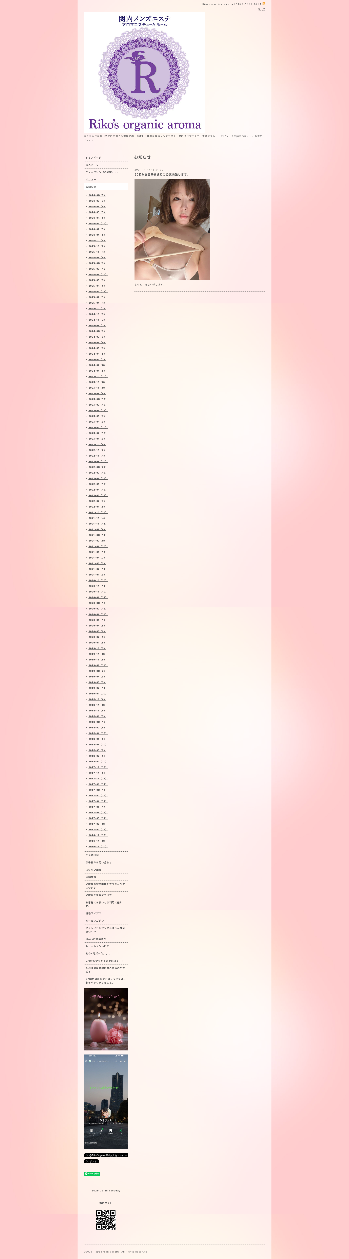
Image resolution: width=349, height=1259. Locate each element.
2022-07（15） (98, 472)
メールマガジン (95, 920)
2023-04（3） (97, 421)
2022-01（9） (97, 506)
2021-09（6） (97, 529)
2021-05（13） (98, 552)
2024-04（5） (97, 353)
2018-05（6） (97, 739)
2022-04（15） (98, 489)
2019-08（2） (97, 671)
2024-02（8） (97, 365)
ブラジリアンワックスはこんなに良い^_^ (105, 929)
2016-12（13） (98, 835)
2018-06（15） (98, 733)
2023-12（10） (98, 376)
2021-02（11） (98, 569)
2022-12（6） (97, 444)
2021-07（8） (97, 540)
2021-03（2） (97, 563)
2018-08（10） (98, 722)
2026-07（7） (97, 200)
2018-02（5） (97, 756)
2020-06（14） (98, 614)
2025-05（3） (97, 280)
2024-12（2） (97, 308)
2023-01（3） (97, 438)
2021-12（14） (98, 512)
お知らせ (91, 187)
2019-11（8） (97, 654)
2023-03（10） (98, 427)
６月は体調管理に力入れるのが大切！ (105, 969)
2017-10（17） (98, 778)
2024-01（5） (97, 370)
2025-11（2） (97, 246)
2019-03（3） (97, 682)
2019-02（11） (98, 688)
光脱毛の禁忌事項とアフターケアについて (105, 886)
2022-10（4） (97, 455)
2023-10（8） (97, 387)
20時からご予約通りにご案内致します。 (162, 174)
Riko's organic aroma (106, 1251)
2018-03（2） (97, 750)
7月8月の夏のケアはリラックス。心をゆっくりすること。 (106, 980)
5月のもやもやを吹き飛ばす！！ (105, 960)
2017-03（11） (98, 818)
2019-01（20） (98, 693)
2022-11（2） (97, 450)
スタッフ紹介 (93, 869)
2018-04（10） (98, 744)
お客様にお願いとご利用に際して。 (104, 904)
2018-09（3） (97, 716)
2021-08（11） (98, 535)
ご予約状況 (92, 855)
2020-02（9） (97, 637)
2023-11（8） (97, 382)
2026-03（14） (98, 223)
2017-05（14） (98, 807)
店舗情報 (91, 877)
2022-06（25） (98, 478)
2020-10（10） (98, 591)
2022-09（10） (98, 461)
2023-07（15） (98, 404)
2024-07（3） (97, 336)
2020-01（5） (97, 642)
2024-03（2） (97, 359)
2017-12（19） (98, 767)
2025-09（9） (97, 257)
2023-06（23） (98, 410)
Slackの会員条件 (96, 939)
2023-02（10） (98, 433)
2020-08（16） (98, 603)
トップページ (93, 157)
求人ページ (92, 165)
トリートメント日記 (97, 946)
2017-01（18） (98, 829)
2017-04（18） (98, 812)
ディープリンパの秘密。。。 (103, 172)
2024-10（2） (97, 319)
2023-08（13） (98, 399)
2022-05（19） (98, 484)
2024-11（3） (97, 314)
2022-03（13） (98, 495)
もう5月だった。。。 (98, 953)
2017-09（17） (98, 784)
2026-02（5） (97, 229)
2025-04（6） (97, 285)
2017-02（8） (97, 824)
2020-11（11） (98, 586)
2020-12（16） (98, 580)
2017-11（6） (97, 773)
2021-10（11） (98, 523)
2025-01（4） (97, 302)
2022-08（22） (98, 467)
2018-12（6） (97, 699)
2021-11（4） (97, 518)
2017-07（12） (98, 795)
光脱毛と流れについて (99, 895)
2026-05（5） (97, 212)
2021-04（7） (97, 557)
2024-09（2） (97, 325)
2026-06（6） (97, 206)
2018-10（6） (97, 710)
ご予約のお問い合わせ (99, 862)
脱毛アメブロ (93, 913)
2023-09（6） (97, 393)
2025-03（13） (98, 291)
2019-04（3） (97, 676)
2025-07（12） (98, 268)
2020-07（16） (98, 608)
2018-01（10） (98, 761)
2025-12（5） (97, 240)
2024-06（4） (97, 342)
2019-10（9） (97, 659)
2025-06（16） (98, 274)
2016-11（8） (97, 841)
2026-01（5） (97, 234)
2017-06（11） (98, 801)
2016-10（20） (98, 846)
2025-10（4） (97, 251)
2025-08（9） (97, 263)
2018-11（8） (97, 705)
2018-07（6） (97, 727)
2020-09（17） (98, 597)
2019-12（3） (97, 648)
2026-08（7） (97, 195)
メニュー (91, 179)
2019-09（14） (98, 665)
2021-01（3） (97, 574)
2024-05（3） (97, 348)
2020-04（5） (97, 625)
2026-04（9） (97, 217)
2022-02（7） (97, 501)
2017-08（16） (98, 790)
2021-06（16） (98, 546)
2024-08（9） (97, 331)
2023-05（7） (97, 416)
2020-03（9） (97, 631)
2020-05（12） (98, 620)
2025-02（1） (97, 297)
